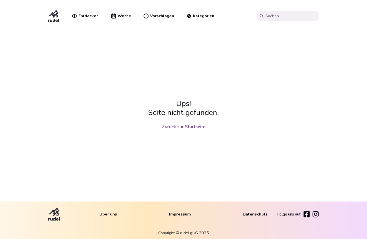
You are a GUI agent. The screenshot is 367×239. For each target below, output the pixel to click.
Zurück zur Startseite (183, 127)
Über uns (108, 214)
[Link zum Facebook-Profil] (306, 214)
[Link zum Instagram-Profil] (315, 214)
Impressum (180, 214)
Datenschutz (255, 214)
